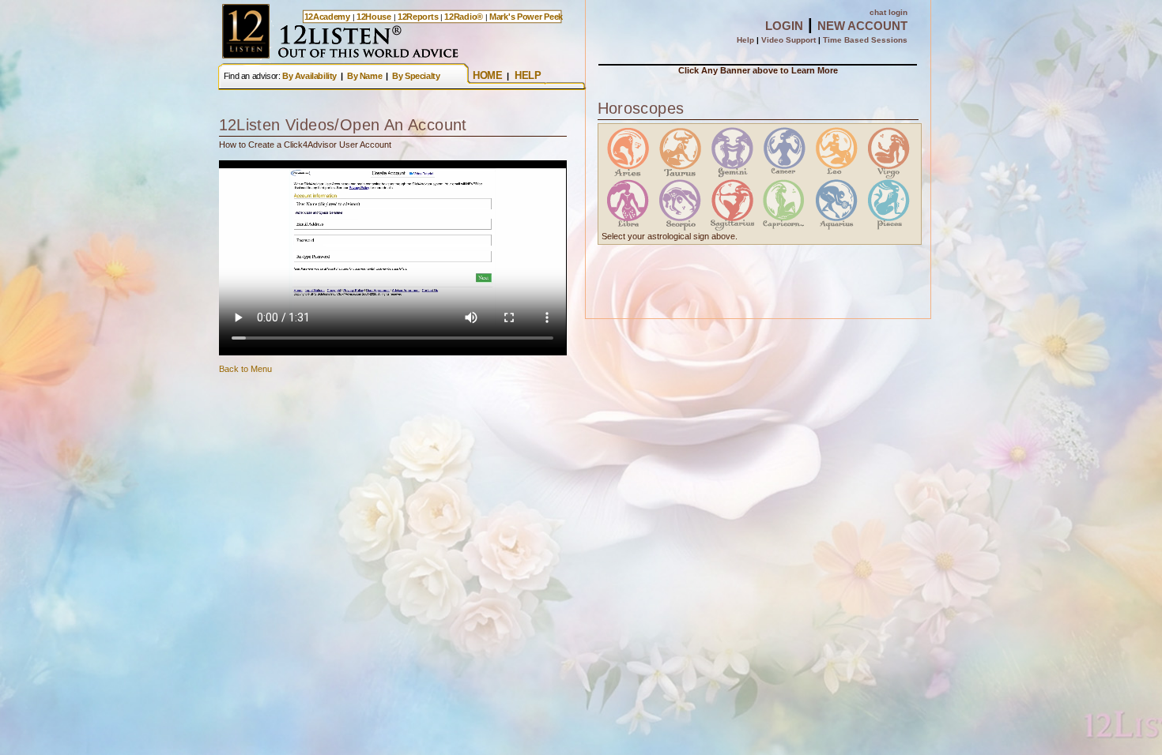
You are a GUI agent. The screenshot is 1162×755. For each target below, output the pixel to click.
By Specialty (416, 76)
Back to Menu (245, 369)
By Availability (309, 76)
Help (745, 40)
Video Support (788, 40)
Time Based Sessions (865, 40)
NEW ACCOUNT (862, 25)
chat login (888, 12)
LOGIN (784, 25)
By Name (364, 76)
